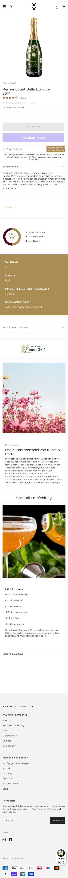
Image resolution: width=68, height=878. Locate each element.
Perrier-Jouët (9, 83)
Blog (5, 788)
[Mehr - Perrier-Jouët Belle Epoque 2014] (52, 115)
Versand (7, 720)
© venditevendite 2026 (13, 858)
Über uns (7, 778)
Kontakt (7, 768)
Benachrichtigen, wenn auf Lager (56, 148)
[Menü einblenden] (4, 7)
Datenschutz (10, 735)
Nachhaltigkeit (11, 783)
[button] (11, 7)
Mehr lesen (9, 189)
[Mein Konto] (57, 7)
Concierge (8, 773)
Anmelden (58, 820)
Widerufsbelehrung (13, 725)
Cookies (7, 740)
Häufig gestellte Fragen (16, 763)
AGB (5, 730)
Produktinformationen (15, 327)
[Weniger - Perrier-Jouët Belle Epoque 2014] (15, 115)
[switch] (61, 862)
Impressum (9, 745)
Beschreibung (10, 166)
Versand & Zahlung (13, 653)
